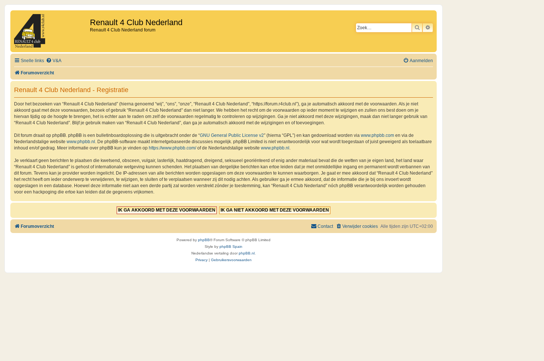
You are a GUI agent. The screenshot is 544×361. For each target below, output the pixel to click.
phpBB (204, 240)
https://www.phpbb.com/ (172, 148)
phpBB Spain (230, 246)
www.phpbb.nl (81, 141)
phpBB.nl (247, 253)
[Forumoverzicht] (51, 31)
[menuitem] (53, 61)
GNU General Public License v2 (232, 135)
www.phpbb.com (377, 135)
